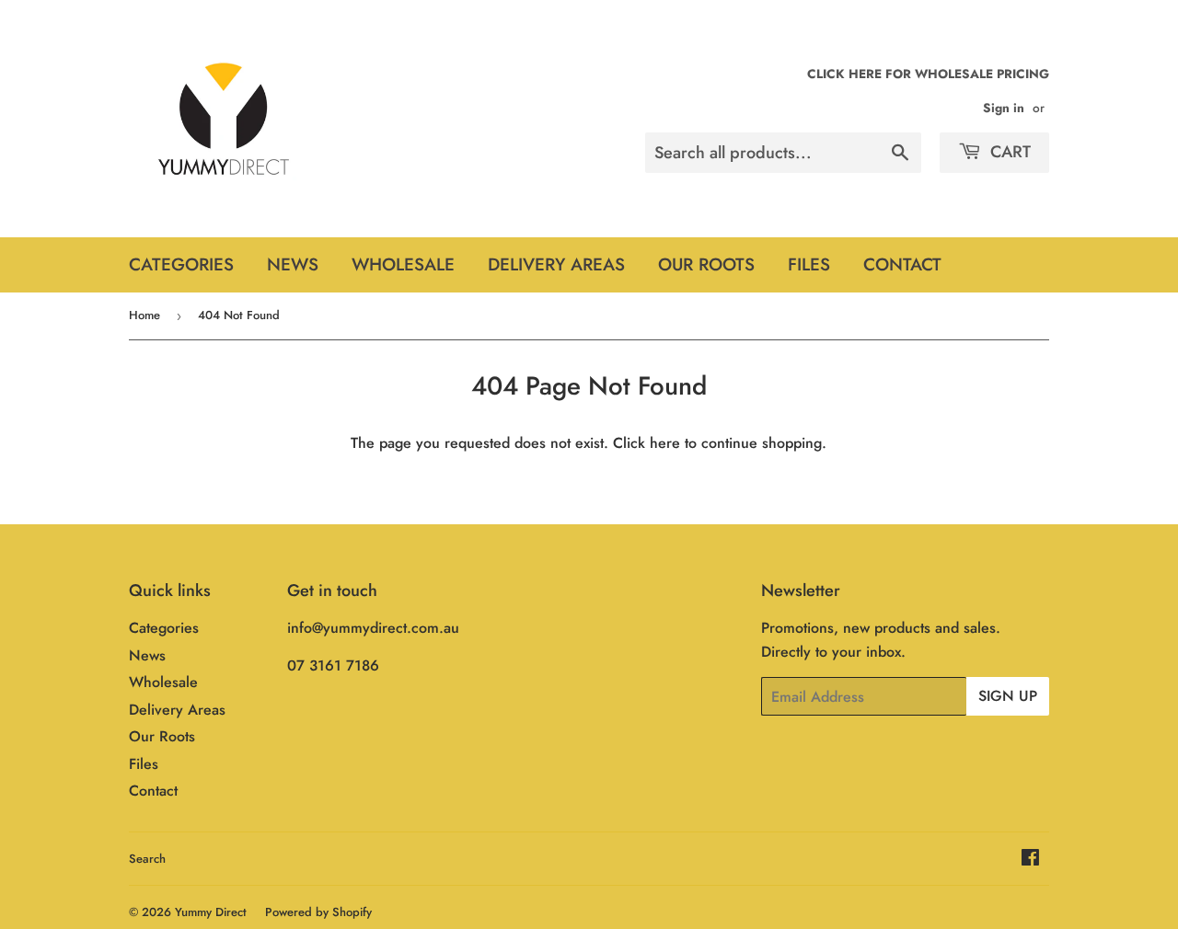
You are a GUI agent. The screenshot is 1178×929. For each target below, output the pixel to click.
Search (147, 858)
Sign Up (1007, 695)
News (292, 264)
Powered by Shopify (318, 912)
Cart (1008, 152)
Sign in (1003, 107)
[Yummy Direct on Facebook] (1030, 859)
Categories (181, 264)
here (665, 442)
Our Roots (706, 264)
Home (144, 315)
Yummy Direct (211, 912)
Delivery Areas (556, 264)
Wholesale (403, 264)
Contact (902, 264)
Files (809, 264)
